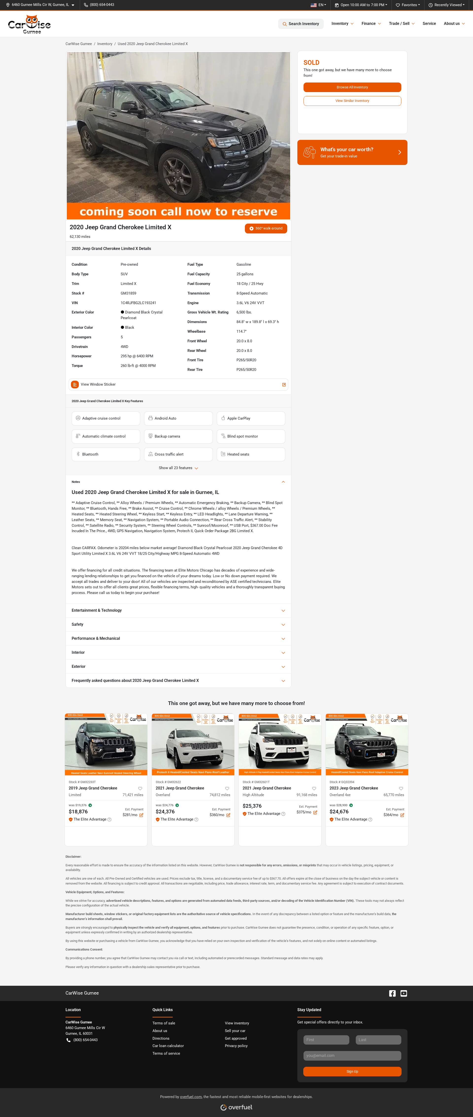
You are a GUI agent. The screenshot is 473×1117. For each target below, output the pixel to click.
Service (429, 23)
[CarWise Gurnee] (29, 24)
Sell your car (235, 1031)
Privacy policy (236, 1046)
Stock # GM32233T (82, 782)
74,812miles (220, 795)
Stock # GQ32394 (342, 782)
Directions (160, 1038)
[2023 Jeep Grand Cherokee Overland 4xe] (367, 744)
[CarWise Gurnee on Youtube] (401, 993)
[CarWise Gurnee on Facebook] (390, 993)
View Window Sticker (98, 384)
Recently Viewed (448, 5)
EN (321, 5)
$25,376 (252, 806)
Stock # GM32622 (168, 782)
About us (159, 1031)
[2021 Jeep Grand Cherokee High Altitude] (280, 744)
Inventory (104, 44)
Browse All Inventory (352, 87)
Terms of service (166, 1053)
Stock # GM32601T (256, 782)
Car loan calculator (168, 1046)
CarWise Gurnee (79, 44)
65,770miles (394, 795)
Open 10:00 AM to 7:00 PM (362, 5)
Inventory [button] (340, 23)
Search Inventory (304, 23)
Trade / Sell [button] (399, 23)
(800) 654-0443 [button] (102, 4)
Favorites (409, 5)
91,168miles (307, 795)
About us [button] (452, 23)
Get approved (236, 1038)
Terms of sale (163, 1023)
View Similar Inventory (352, 101)
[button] (42, 5)
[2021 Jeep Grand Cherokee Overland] (193, 744)
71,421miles (133, 795)
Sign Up (352, 1071)
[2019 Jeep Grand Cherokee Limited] (106, 744)
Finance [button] (369, 23)
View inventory (237, 1023)
